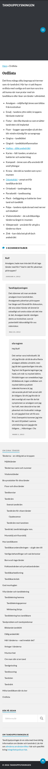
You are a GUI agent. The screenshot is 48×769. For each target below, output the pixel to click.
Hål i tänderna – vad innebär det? (20, 640)
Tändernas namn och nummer (18, 468)
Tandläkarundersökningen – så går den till (23, 547)
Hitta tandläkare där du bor (14, 690)
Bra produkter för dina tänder (15, 480)
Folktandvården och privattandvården (22, 566)
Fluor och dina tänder (14, 486)
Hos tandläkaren (10, 541)
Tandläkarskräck (12, 579)
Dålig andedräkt (12, 634)
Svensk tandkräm (14, 504)
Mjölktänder (10, 461)
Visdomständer (12, 474)
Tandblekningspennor (17, 603)
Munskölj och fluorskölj (15, 535)
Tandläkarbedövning (14, 572)
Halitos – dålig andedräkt (18, 148)
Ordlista (6, 697)
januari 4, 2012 (13, 276)
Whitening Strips (14, 609)
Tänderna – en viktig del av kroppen (18, 455)
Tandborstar (10, 492)
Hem (4, 66)
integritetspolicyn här (17, 749)
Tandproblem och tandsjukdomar (17, 622)
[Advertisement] (24, 32)
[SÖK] (42, 718)
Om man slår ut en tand (15, 659)
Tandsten (9, 678)
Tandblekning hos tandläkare (18, 615)
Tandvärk (9, 684)
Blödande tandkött (13, 627)
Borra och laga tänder (14, 560)
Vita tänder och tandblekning (15, 591)
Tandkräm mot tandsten (18, 523)
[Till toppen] (43, 761)
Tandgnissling (11, 665)
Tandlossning (11, 671)
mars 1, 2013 (18, 434)
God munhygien (9, 585)
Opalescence (15, 516)
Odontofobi (12, 179)
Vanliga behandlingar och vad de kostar (22, 553)
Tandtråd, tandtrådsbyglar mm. (19, 529)
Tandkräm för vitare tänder (19, 510)
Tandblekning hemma (14, 597)
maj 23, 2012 (15, 332)
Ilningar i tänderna (13, 646)
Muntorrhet (10, 653)
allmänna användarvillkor (17, 746)
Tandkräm (9, 498)
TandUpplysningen (18, 5)
